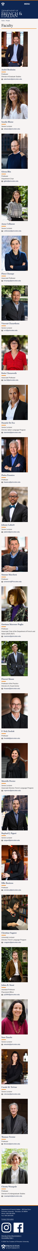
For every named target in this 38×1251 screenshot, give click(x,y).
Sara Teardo (6, 1037)
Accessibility (6, 1238)
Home (3, 20)
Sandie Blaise (7, 122)
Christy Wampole (9, 1186)
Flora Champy (7, 273)
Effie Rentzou (7, 883)
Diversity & (10, 1236)
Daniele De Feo (8, 423)
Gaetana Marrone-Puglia (12, 624)
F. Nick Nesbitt (7, 731)
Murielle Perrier (8, 781)
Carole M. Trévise (9, 1087)
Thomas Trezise (8, 1137)
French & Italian (11, 15)
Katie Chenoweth (9, 373)
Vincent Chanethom (10, 323)
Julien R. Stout (7, 985)
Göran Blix (6, 171)
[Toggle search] (35, 4)
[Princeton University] (2, 4)
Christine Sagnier (9, 933)
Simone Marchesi (9, 574)
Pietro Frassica (8, 475)
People (8, 20)
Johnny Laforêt (8, 525)
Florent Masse (7, 679)
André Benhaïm (8, 69)
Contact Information (7, 1219)
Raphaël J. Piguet (8, 833)
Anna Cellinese (8, 224)
